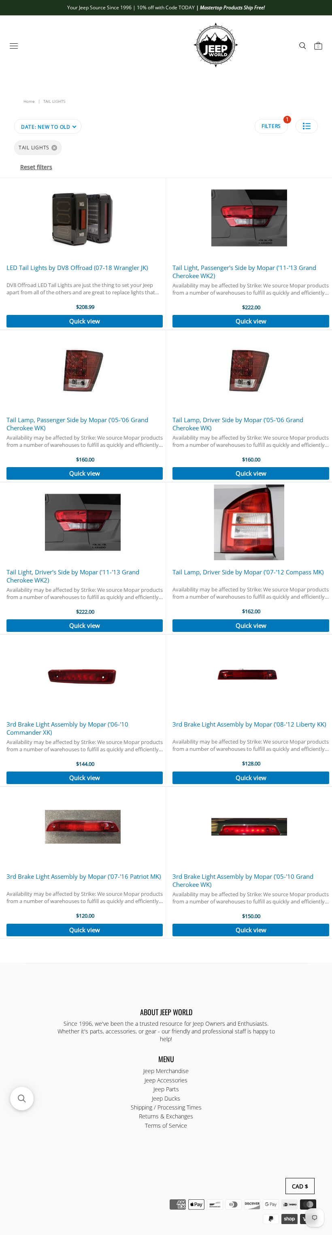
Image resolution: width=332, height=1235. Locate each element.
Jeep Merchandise (166, 1071)
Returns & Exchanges (166, 1116)
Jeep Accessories (166, 1080)
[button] (307, 126)
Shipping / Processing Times (166, 1107)
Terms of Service (166, 1125)
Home (29, 101)
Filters (275, 124)
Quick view (84, 321)
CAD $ (300, 1186)
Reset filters (36, 167)
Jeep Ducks (166, 1098)
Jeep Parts (166, 1089)
